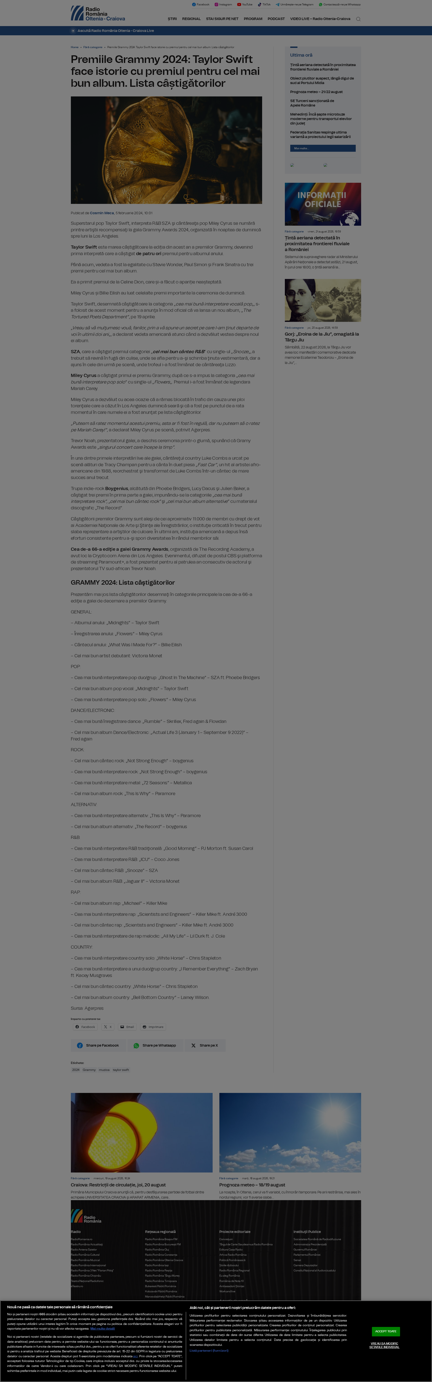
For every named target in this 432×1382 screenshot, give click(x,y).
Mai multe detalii (102, 1328)
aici (135, 1356)
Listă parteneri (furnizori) (209, 1350)
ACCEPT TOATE (385, 1331)
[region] (216, 1341)
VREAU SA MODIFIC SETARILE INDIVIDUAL (384, 1345)
